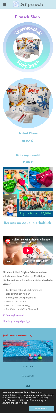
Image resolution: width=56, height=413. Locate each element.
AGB (28, 385)
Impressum (28, 366)
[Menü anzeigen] (4, 4)
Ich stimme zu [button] (41, 408)
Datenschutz (28, 376)
